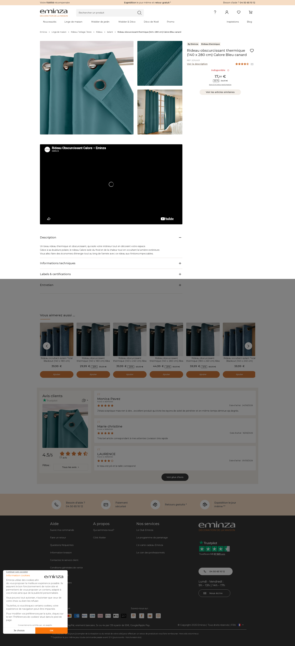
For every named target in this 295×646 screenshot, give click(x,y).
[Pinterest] (133, 615)
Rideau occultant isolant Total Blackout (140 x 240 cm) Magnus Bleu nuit (239, 361)
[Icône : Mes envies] (252, 50)
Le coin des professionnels (150, 552)
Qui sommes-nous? (103, 530)
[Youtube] (150, 615)
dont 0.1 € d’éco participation (220, 85)
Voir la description (197, 64)
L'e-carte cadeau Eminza (149, 545)
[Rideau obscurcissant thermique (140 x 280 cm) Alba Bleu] (166, 339)
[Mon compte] (227, 13)
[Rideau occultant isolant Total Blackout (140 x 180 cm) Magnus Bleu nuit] (56, 339)
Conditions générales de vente (66, 567)
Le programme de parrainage (152, 537)
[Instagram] (158, 615)
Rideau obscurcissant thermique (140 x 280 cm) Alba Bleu (166, 361)
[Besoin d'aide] (215, 13)
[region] (147, 32)
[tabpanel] (121, 21)
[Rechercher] (139, 12)
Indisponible (218, 70)
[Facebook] (141, 615)
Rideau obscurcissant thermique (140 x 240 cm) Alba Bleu (129, 361)
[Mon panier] (250, 13)
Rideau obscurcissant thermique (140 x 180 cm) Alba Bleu (93, 361)
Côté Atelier (99, 537)
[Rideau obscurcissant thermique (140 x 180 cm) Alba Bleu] (93, 339)
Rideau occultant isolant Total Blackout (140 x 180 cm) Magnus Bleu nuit (57, 361)
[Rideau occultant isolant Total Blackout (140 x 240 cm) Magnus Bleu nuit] (239, 339)
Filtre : (46, 465)
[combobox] (71, 467)
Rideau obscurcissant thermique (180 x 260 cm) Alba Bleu (203, 361)
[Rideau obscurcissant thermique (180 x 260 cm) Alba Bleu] (203, 339)
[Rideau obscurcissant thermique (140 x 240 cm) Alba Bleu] (130, 339)
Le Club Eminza (144, 530)
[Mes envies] (239, 13)
